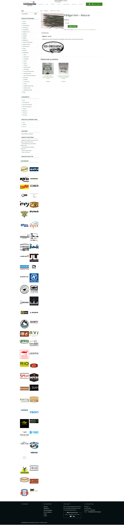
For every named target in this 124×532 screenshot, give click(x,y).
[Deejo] (20, 200)
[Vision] (30, 464)
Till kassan (25, 113)
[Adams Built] (20, 164)
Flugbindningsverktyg (28, 85)
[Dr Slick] (20, 209)
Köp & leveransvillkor (27, 104)
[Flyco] (30, 231)
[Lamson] (30, 284)
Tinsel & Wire (27, 81)
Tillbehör (25, 50)
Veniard (95, 29)
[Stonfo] (30, 395)
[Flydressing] (20, 243)
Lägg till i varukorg (72, 26)
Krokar (25, 83)
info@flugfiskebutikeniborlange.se (94, 511)
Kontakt (80, 4)
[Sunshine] (20, 418)
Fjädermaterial (80, 29)
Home (41, 10)
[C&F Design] (30, 183)
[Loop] (30, 307)
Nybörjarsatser (27, 88)
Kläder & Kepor (26, 46)
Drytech (24, 23)
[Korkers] (30, 272)
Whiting (25, 65)
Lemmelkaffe (25, 29)
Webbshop (40, 4)
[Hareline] (30, 263)
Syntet (25, 63)
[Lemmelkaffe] (30, 295)
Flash (25, 54)
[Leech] (20, 295)
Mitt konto (74, 4)
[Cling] (20, 191)
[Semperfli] (30, 372)
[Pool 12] (30, 349)
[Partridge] (20, 338)
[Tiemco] (30, 430)
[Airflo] (20, 175)
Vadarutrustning (26, 44)
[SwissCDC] (30, 418)
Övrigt (25, 61)
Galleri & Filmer (66, 4)
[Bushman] (20, 183)
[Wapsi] (20, 476)
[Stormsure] (20, 407)
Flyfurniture (26, 56)
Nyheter (52, 4)
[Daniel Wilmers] (30, 191)
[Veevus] (30, 451)
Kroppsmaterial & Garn (86, 29)
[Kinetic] (20, 272)
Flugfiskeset (25, 40)
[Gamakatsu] (30, 243)
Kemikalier (26, 59)
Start (24, 100)
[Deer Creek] (30, 200)
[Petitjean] (30, 338)
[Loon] (20, 307)
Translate (58, 1)
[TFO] (20, 430)
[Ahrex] (30, 164)
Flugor (24, 92)
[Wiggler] (20, 487)
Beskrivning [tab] (45, 33)
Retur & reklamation (27, 106)
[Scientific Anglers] (30, 360)
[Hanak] (20, 263)
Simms (24, 21)
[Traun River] (20, 440)
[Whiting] (30, 476)
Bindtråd (26, 79)
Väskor (24, 48)
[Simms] (20, 383)
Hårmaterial (26, 69)
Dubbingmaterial (27, 73)
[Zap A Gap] (30, 487)
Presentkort (25, 27)
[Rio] (20, 360)
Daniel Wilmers (26, 25)
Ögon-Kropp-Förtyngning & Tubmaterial (29, 76)
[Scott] (20, 372)
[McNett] (30, 318)
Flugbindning (76, 29)
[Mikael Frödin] (20, 330)
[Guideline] (20, 253)
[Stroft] (30, 407)
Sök (35, 13)
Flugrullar (25, 36)
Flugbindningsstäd (28, 90)
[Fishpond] (30, 220)
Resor (47, 4)
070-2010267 (92, 510)
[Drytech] (30, 209)
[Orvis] (30, 330)
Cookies (45, 515)
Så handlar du (26, 102)
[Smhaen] (30, 383)
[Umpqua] (20, 451)
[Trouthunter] (30, 440)
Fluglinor (24, 38)
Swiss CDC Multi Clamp (26, 150)
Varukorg (25, 115)
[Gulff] (30, 253)
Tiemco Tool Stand (26, 152)
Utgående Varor (26, 31)
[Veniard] (20, 464)
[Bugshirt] (30, 175)
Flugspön (25, 34)
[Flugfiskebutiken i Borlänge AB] (20, 231)
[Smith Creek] (20, 395)
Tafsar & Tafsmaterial (27, 42)
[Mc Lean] (20, 318)
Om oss (58, 4)
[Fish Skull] (20, 220)
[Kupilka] (20, 284)
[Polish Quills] (20, 349)
